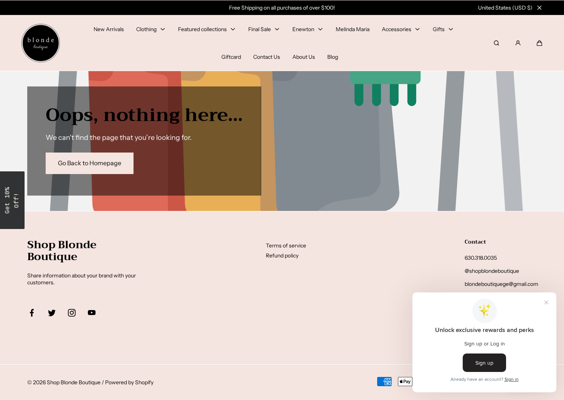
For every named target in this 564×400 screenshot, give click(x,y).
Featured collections (202, 29)
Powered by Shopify (129, 382)
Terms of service (286, 245)
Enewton (303, 29)
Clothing (146, 29)
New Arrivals (109, 29)
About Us (303, 56)
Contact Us (266, 56)
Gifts (439, 29)
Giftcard (231, 56)
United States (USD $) (505, 7)
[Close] (539, 8)
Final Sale (259, 29)
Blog (332, 56)
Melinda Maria (352, 29)
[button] (539, 43)
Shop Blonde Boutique (74, 382)
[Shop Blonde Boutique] (40, 43)
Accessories (396, 29)
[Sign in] (518, 43)
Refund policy (282, 255)
